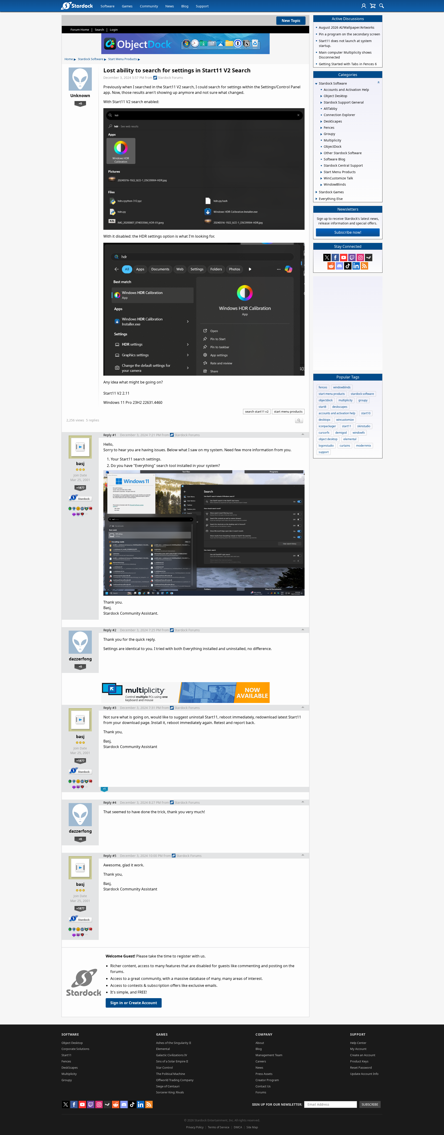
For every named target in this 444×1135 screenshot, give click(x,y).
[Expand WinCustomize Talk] (321, 178)
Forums (261, 1092)
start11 (346, 426)
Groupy (67, 1080)
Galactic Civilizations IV (171, 1055)
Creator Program (267, 1080)
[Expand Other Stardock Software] (321, 153)
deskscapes (339, 407)
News (169, 6)
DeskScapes (70, 1067)
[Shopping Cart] (373, 5)
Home (69, 59)
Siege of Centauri (167, 1086)
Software (107, 6)
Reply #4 (109, 802)
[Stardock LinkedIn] (356, 266)
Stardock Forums (170, 77)
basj (80, 463)
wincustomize (345, 420)
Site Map (252, 1127)
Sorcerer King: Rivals (170, 1092)
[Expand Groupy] (321, 134)
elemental (349, 439)
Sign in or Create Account (133, 1002)
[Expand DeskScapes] (321, 121)
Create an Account (362, 1055)
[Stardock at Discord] (339, 266)
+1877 (80, 487)
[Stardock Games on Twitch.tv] (352, 257)
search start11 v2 (256, 411)
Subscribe (370, 1104)
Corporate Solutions (75, 1049)
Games (127, 6)
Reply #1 (109, 435)
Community (149, 6)
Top (303, 434)
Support (202, 6)
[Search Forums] (381, 5)
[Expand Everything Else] (316, 199)
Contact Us (263, 1086)
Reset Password (361, 1067)
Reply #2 (109, 630)
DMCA (238, 1127)
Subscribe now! (347, 232)
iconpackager (327, 426)
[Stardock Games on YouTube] (343, 257)
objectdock (326, 400)
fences (323, 387)
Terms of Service (218, 1127)
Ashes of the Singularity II (173, 1043)
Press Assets (264, 1074)
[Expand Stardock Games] (316, 192)
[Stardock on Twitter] (327, 257)
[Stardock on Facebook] (335, 257)
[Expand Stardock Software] (316, 84)
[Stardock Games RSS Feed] (364, 266)
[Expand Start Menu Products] (321, 172)
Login (114, 30)
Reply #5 (109, 855)
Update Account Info (364, 1074)
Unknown (80, 95)
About (260, 1043)
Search (99, 30)
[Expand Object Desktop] (321, 96)
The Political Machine (170, 1074)
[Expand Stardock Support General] (321, 102)
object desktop (328, 439)
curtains (345, 446)
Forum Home (80, 30)
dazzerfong (80, 659)
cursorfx (324, 433)
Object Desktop (72, 1043)
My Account (358, 1049)
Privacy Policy (195, 1127)
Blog (184, 6)
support (324, 452)
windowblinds (342, 387)
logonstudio (326, 446)
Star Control (164, 1067)
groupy (362, 400)
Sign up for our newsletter (276, 1104)
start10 (365, 413)
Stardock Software (90, 59)
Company (264, 1034)
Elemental (163, 1049)
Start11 (66, 1055)
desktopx (324, 420)
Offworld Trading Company (175, 1080)
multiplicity (345, 400)
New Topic (291, 20)
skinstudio (363, 426)
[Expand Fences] (321, 128)
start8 (322, 407)
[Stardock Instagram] (360, 257)
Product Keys (359, 1061)
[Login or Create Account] (363, 5)
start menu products (288, 411)
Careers (261, 1061)
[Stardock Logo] (76, 5)
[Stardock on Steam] (368, 257)
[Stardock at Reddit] (331, 266)
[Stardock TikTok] (348, 266)
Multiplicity (69, 1074)
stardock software (362, 394)
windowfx (359, 433)
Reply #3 (109, 708)
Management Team (269, 1055)
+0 (80, 103)
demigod (341, 433)
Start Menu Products (122, 59)
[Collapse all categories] (378, 82)
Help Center (358, 1043)
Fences (66, 1061)
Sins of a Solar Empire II (172, 1061)
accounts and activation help (337, 413)
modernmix (363, 446)
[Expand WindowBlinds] (321, 185)
